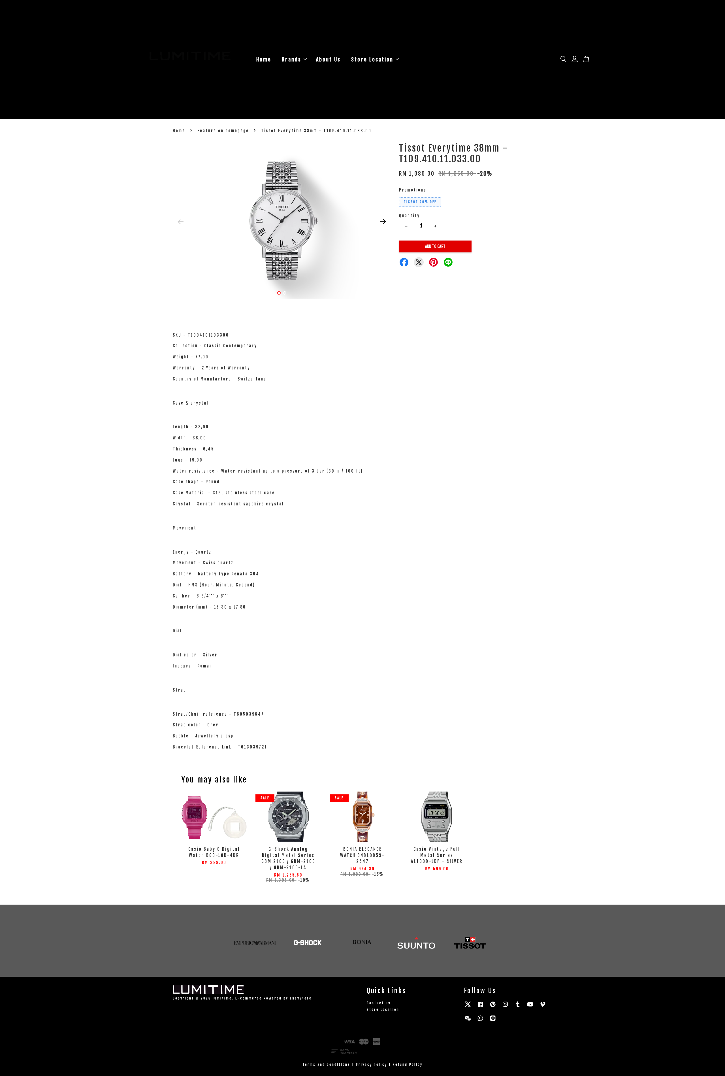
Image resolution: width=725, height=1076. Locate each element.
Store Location (372, 59)
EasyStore (301, 998)
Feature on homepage (223, 130)
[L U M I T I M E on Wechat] (468, 1021)
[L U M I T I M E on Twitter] (468, 1007)
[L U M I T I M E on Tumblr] (518, 1007)
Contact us (379, 1003)
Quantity (409, 215)
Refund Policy (408, 1064)
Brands (291, 59)
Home (263, 59)
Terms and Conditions (326, 1064)
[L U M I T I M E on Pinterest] (493, 1007)
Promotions (412, 190)
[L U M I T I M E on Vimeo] (543, 1007)
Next (383, 221)
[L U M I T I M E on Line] (493, 1021)
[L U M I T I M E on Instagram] (505, 1007)
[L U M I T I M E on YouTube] (530, 1007)
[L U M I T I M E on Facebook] (480, 1007)
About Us (328, 59)
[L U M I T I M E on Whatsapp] (480, 1021)
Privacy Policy (371, 1064)
